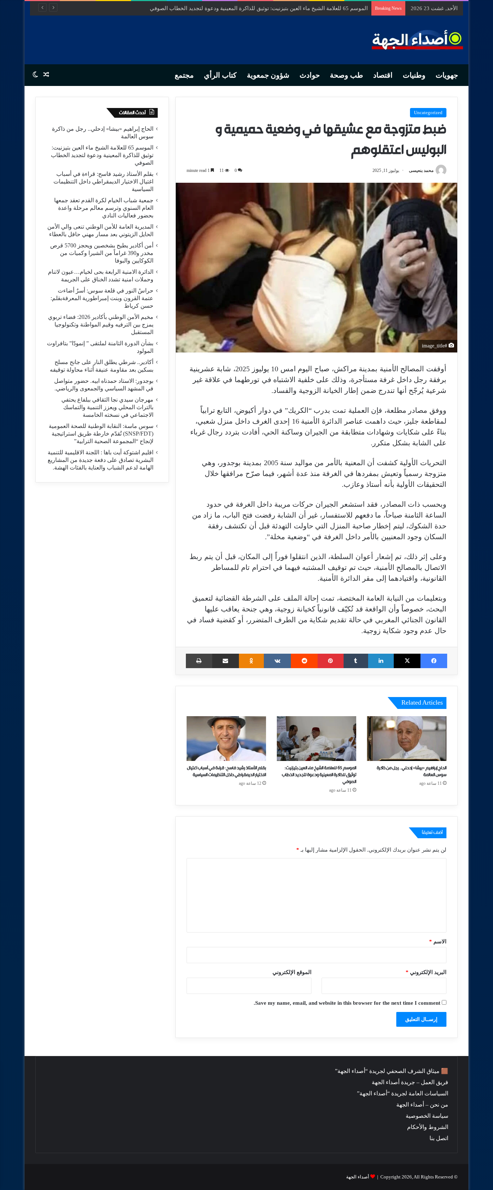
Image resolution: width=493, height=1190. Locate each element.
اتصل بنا (438, 1138)
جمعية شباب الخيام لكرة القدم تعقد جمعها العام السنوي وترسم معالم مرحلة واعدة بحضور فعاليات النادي (103, 207)
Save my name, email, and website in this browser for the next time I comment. (347, 1003)
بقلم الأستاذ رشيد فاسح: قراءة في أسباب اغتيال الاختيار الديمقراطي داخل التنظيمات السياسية (103, 181)
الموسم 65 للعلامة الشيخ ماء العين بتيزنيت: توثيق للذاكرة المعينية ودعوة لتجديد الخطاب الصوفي (319, 774)
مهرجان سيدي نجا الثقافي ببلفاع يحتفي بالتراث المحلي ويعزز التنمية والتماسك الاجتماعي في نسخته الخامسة (107, 407)
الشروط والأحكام (427, 1127)
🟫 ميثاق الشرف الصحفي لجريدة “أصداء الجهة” (391, 1071)
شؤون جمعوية (268, 75)
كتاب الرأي (220, 75)
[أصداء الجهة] (417, 40)
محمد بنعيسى (421, 170)
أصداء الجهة (357, 1177)
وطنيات (414, 75)
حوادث (310, 75)
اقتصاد (383, 75)
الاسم (437, 941)
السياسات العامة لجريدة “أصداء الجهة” (402, 1093)
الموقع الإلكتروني (291, 972)
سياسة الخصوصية (427, 1116)
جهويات (447, 75)
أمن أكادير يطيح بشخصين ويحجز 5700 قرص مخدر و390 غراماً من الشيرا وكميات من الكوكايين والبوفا (101, 253)
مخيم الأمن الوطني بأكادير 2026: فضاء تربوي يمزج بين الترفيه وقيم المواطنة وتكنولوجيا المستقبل (100, 324)
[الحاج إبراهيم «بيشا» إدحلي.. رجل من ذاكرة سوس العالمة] (406, 738)
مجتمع (184, 75)
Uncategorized (428, 112)
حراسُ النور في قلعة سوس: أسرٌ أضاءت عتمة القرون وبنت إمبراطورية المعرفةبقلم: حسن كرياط (102, 298)
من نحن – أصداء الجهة (422, 1105)
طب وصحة (346, 75)
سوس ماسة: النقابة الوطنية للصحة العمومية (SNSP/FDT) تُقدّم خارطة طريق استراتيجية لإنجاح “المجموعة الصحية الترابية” (101, 433)
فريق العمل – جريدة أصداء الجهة (410, 1082)
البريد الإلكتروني (426, 972)
